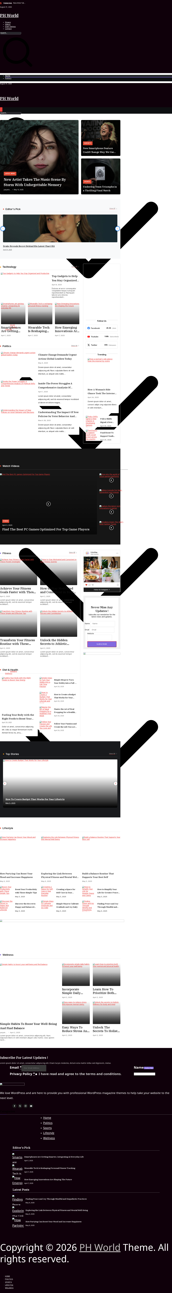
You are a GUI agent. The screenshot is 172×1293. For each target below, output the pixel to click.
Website (90, 634)
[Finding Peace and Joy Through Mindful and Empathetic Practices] (88, 906)
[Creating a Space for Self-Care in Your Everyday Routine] (47, 891)
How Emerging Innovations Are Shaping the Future (67, 329)
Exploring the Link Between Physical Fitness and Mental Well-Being (59, 875)
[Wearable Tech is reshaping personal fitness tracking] (40, 313)
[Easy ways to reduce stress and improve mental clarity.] (76, 1012)
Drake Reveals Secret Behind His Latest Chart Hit (29, 246)
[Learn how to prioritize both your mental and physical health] (107, 974)
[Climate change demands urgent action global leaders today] (18, 364)
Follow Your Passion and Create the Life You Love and (65, 725)
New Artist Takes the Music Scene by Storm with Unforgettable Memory (35, 182)
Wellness (49, 1138)
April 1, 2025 (6, 335)
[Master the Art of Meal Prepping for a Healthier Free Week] (46, 712)
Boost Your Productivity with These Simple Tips (26, 891)
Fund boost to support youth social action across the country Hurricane (107, 434)
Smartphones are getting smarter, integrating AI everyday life (11, 329)
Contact (8, 29)
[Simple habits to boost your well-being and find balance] (29, 989)
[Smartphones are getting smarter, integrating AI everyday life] (13, 313)
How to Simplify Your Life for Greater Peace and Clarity (107, 891)
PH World (9, 15)
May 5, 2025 (10, 803)
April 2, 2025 (5, 596)
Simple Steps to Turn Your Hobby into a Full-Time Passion (64, 682)
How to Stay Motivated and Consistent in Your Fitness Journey (57, 590)
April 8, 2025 (7, 250)
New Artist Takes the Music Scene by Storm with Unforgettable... (19, 3)
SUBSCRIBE (102, 644)
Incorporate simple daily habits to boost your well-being (74, 991)
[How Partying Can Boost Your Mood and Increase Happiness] (19, 852)
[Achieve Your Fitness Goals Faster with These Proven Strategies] (18, 572)
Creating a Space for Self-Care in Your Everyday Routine (65, 891)
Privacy (8, 22)
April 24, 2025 (93, 397)
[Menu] (1, 109)
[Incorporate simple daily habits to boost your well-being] (76, 974)
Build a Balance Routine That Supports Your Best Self (98, 875)
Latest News (10, 173)
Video (5, 521)
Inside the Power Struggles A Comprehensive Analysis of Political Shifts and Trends (55, 386)
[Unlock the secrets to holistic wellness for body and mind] (107, 1012)
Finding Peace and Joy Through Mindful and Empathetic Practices (107, 906)
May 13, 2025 (18, 190)
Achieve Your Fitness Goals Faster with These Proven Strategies (17, 590)
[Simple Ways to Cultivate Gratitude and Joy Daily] (47, 906)
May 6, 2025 (43, 363)
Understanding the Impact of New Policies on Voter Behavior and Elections (58, 414)
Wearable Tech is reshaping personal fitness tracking (40, 329)
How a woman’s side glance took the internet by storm (102, 391)
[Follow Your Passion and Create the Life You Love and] (46, 726)
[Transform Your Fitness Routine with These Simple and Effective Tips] (18, 623)
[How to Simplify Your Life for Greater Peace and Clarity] (88, 891)
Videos (7, 25)
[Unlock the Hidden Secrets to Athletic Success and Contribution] (58, 623)
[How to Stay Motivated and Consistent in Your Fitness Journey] (58, 572)
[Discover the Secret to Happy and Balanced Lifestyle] (6, 906)
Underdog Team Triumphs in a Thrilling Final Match (100, 188)
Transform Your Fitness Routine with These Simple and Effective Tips (17, 642)
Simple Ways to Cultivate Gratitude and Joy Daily (67, 905)
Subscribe (149, 1068)
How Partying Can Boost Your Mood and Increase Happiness (16, 875)
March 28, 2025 (44, 420)
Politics (8, 78)
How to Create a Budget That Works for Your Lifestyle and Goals (65, 696)
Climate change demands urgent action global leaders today (57, 356)
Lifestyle (48, 1133)
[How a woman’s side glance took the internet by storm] (102, 371)
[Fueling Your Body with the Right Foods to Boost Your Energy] (19, 694)
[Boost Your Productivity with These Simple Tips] (6, 891)
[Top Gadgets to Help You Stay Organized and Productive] (25, 286)
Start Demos (10, 27)
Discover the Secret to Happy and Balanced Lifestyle (25, 906)
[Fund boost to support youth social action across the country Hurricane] (92, 435)
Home (7, 76)
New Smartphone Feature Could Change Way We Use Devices (98, 150)
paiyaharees (7, 190)
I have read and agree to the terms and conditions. (80, 1074)
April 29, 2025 (7, 723)
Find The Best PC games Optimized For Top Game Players (45, 529)
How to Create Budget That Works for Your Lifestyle (35, 799)
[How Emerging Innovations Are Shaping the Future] (67, 313)
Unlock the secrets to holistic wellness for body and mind (106, 1029)
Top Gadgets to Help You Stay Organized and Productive (65, 278)
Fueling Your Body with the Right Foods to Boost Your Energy (18, 717)
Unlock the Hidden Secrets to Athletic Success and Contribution (54, 642)
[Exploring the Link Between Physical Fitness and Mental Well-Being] (60, 852)
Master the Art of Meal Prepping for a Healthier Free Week (65, 711)
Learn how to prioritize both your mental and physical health (105, 991)
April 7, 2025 (33, 335)
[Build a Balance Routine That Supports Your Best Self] (101, 852)
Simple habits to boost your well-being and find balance (28, 1026)
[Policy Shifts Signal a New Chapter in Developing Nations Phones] (92, 421)
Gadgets (87, 143)
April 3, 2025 (7, 525)
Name (139, 1068)
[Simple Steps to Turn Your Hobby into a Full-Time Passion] (46, 683)
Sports (87, 182)
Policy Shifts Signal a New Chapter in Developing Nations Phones (107, 421)
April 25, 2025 (105, 426)
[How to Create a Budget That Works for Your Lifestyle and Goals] (46, 697)
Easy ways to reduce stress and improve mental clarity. (75, 1029)
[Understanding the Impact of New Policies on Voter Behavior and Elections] (18, 421)
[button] (111, 480)
